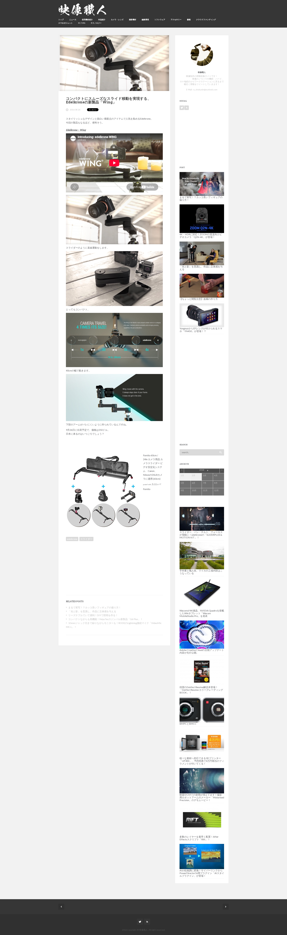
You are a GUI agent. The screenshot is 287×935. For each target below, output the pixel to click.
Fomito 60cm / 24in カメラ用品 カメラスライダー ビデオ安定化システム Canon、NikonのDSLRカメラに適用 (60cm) (153, 467)
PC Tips (81, 23)
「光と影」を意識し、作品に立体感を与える (92, 611)
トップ (61, 19)
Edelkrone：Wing (76, 129)
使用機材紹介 (87, 19)
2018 (201, 470)
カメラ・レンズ (117, 19)
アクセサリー (176, 19)
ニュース (72, 19)
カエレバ (156, 484)
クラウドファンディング (206, 19)
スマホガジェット (65, 23)
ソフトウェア (159, 19)
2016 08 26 (75, 109)
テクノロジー (96, 23)
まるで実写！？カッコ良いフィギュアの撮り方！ (94, 607)
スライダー (86, 538)
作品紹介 (101, 19)
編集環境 (145, 19)
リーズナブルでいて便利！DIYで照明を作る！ (93, 615)
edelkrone (72, 538)
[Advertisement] (91, 563)
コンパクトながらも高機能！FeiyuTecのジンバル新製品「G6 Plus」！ (105, 619)
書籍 (189, 19)
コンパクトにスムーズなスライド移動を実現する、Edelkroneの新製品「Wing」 (108, 100)
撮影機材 (132, 19)
